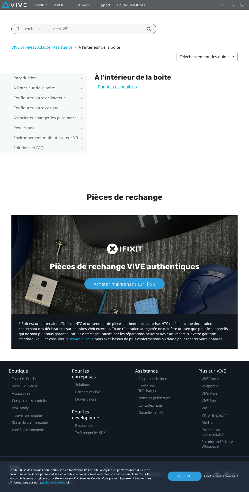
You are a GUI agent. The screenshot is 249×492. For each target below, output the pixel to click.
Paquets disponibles (117, 86)
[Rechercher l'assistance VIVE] (146, 29)
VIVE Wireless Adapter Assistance (41, 47)
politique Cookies (53, 482)
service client (80, 339)
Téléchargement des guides (205, 56)
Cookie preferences (219, 476)
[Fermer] (222, 5)
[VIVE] (14, 5)
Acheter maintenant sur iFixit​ (124, 284)
